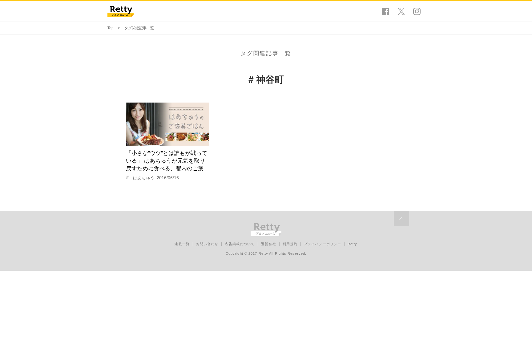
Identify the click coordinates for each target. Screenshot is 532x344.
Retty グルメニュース (120, 11)
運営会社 (268, 244)
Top (110, 28)
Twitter (401, 11)
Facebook (385, 11)
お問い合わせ (207, 244)
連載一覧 (182, 244)
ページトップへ (401, 218)
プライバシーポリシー (322, 244)
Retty (352, 244)
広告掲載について (240, 244)
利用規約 (290, 244)
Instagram (417, 11)
